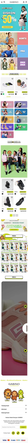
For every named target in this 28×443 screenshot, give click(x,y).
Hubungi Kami (5, 412)
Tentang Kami (5, 405)
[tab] (11, 215)
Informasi (4, 409)
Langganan (23, 427)
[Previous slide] (2, 18)
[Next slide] (25, 18)
